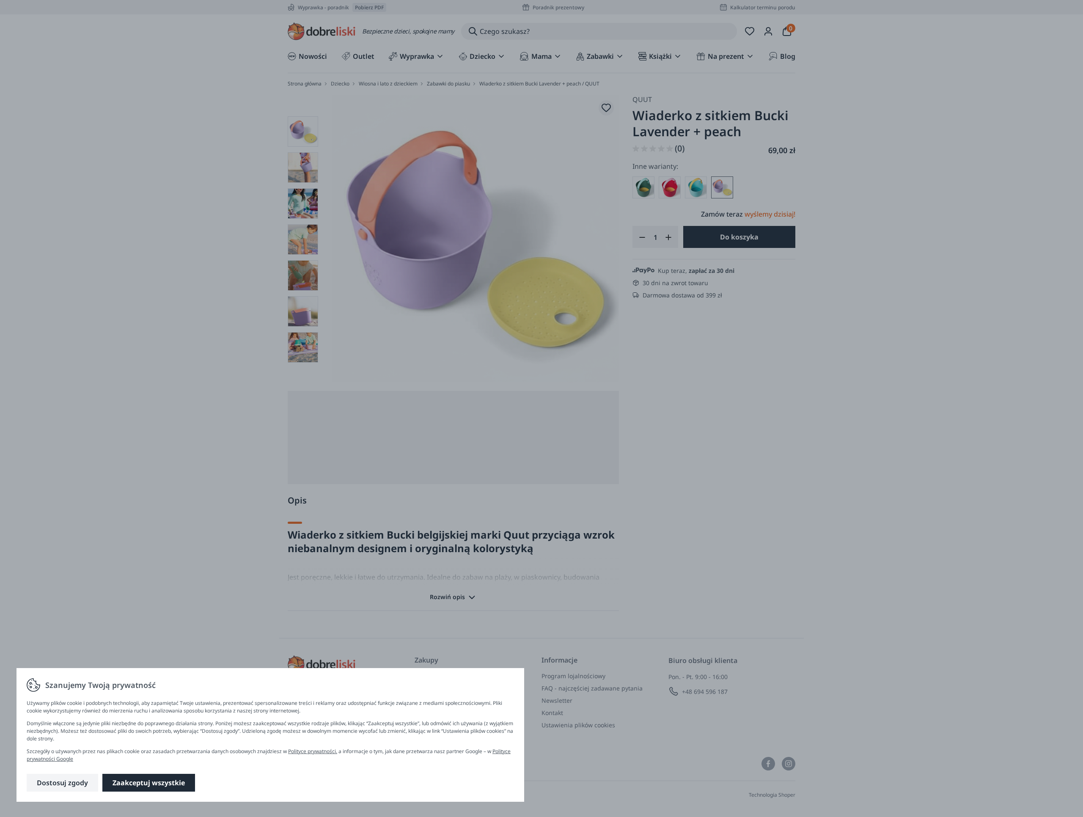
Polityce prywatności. (312, 751)
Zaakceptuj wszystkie (149, 782)
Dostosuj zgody (62, 782)
